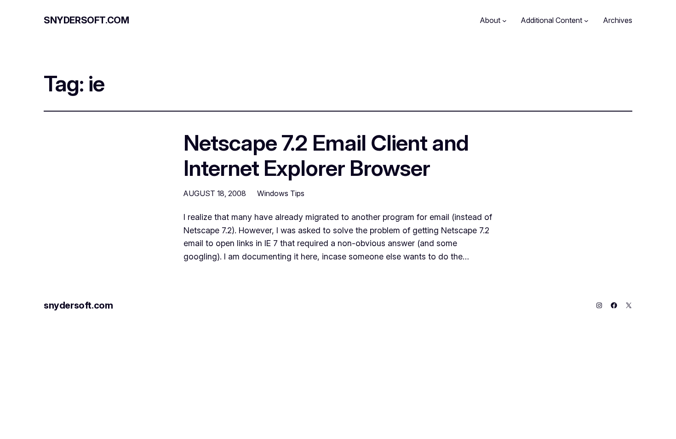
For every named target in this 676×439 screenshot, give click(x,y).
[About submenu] (504, 20)
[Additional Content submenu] (586, 20)
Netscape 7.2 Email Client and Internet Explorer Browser (326, 155)
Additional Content (551, 20)
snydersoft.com (86, 20)
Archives (617, 20)
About (490, 20)
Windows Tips (280, 193)
